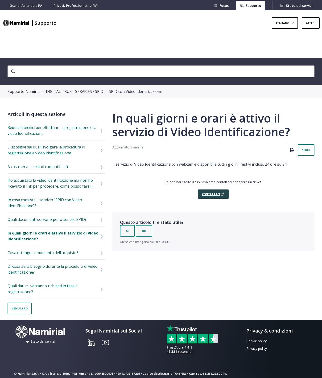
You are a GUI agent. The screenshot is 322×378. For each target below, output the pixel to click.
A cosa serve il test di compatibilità (38, 166)
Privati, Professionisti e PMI (76, 5)
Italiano (283, 23)
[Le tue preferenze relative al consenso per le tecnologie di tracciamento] (313, 369)
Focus (224, 5)
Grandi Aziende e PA (25, 5)
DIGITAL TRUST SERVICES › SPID (74, 91)
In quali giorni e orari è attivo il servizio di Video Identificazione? (53, 236)
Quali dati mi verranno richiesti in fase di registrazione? (43, 288)
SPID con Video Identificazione (135, 91)
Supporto (45, 23)
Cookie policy (256, 341)
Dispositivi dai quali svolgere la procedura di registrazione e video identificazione (46, 150)
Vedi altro (20, 308)
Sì (127, 231)
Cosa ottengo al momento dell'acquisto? (43, 252)
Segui (306, 150)
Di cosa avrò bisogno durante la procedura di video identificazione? (53, 269)
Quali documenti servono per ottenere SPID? (47, 219)
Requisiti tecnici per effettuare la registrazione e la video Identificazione (52, 130)
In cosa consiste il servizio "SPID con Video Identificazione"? (45, 202)
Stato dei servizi (299, 5)
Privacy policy (256, 348)
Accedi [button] (310, 23)
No (144, 231)
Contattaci (211, 194)
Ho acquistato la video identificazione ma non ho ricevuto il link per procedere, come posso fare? (50, 183)
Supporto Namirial (24, 91)
